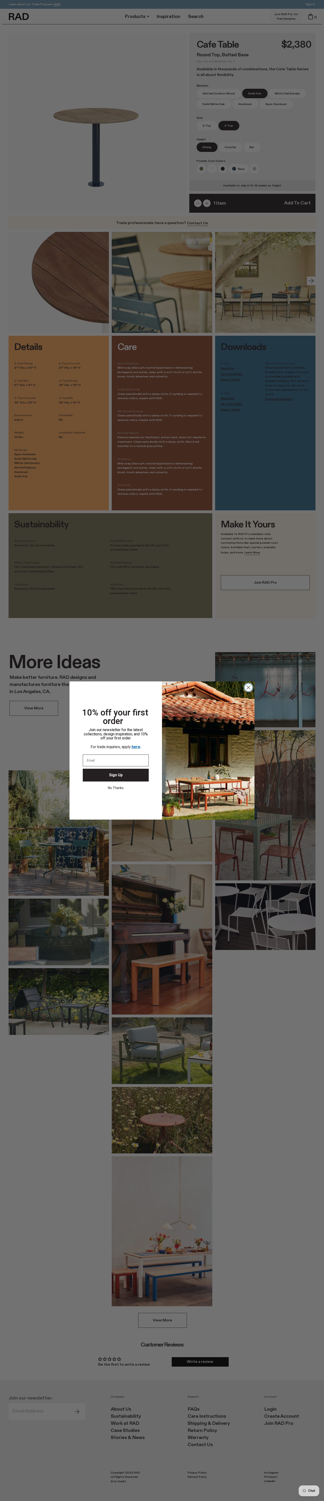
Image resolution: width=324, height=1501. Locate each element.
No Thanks (116, 788)
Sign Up (116, 775)
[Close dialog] (248, 687)
